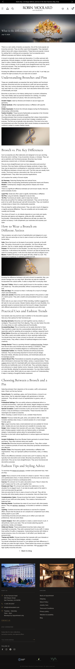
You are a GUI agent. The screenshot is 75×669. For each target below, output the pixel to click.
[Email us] (14, 649)
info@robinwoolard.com (11, 607)
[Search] (13, 9)
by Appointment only (17, 615)
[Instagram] (6, 649)
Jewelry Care (44, 605)
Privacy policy (44, 611)
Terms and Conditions (47, 608)
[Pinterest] (10, 649)
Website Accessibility (46, 614)
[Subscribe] (33, 639)
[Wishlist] (63, 9)
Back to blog (26, 551)
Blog (41, 618)
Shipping (43, 599)
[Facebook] (2, 649)
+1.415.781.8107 (9, 604)
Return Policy (44, 602)
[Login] (68, 9)
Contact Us (5, 620)
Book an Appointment (47, 595)
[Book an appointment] (7, 9)
